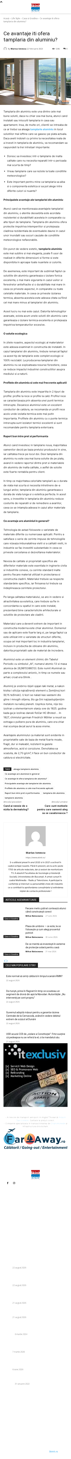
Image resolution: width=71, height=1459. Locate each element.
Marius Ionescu (18, 48)
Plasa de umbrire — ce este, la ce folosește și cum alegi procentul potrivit (43, 929)
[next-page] (7, 961)
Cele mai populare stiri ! (21, 965)
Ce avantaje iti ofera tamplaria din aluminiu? (26, 778)
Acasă (6, 18)
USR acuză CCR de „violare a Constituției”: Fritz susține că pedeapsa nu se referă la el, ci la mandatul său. (35, 1295)
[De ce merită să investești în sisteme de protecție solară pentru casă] (13, 949)
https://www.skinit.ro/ (35, 857)
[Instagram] (14, 1183)
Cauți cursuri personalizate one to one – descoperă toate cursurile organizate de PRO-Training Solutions (35, 1377)
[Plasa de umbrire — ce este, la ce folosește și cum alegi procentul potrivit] (13, 931)
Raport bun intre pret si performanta (22, 793)
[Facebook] (7, 1183)
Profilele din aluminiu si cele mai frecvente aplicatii (29, 788)
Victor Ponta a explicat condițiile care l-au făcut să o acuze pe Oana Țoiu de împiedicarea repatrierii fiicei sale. (34, 1344)
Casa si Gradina (30, 18)
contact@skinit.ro (15, 1225)
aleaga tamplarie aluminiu (26, 769)
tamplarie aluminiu (14, 797)
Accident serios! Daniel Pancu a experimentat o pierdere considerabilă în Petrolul (31, 1311)
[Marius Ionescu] (5, 48)
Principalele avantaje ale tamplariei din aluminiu (28, 783)
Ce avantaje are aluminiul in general (22, 774)
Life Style (16, 18)
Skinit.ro (53, 1451)
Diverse (7, 1267)
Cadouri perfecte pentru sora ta (22, 1329)
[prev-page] (4, 961)
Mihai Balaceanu (34, 916)
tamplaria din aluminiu (54, 793)
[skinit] (35, 8)
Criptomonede (58, 1123)
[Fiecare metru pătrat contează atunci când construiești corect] (13, 913)
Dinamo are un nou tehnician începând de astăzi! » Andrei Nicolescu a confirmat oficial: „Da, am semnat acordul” (34, 1362)
